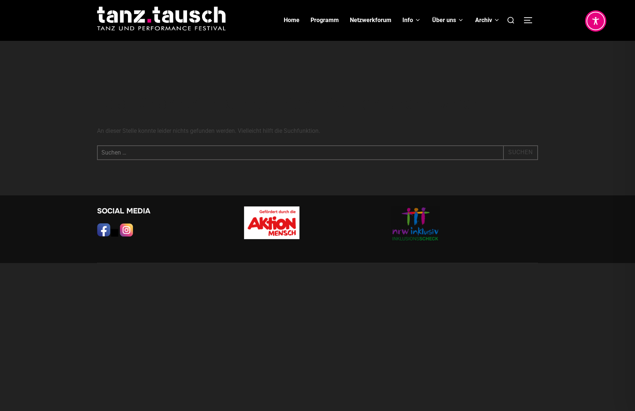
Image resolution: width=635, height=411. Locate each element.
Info (407, 20)
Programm (325, 20)
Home (291, 20)
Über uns (444, 20)
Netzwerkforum (370, 20)
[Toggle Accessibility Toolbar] (596, 21)
